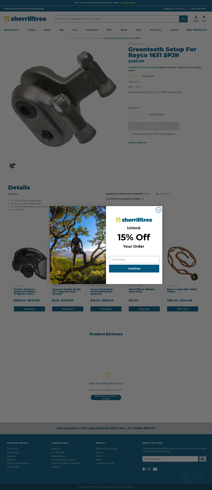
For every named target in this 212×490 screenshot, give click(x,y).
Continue (134, 268)
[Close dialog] (158, 209)
